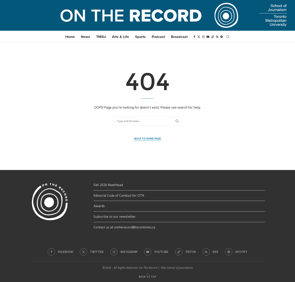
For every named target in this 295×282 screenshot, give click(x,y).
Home (70, 36)
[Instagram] (203, 37)
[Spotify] (221, 37)
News (85, 36)
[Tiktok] (212, 37)
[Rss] (217, 37)
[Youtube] (207, 37)
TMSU (101, 36)
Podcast (158, 36)
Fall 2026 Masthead (108, 185)
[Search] (228, 37)
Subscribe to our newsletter (115, 216)
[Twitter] (198, 37)
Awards (99, 206)
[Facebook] (194, 37)
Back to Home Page (147, 138)
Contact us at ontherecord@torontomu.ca (124, 227)
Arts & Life (120, 36)
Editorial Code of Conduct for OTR (119, 195)
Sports (140, 36)
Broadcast (179, 36)
